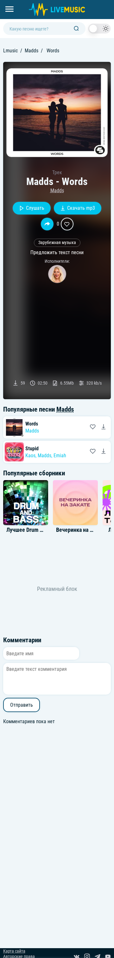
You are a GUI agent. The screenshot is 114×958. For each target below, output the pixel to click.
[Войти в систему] (111, 2)
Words (31, 424)
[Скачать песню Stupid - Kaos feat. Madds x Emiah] (103, 452)
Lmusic (10, 51)
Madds (31, 51)
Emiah (60, 456)
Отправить (21, 705)
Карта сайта (14, 951)
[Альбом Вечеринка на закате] (75, 502)
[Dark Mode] (99, 28)
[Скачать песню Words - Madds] (103, 427)
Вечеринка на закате (80, 530)
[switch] (99, 28)
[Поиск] (76, 29)
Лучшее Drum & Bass (30, 530)
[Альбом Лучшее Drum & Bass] (25, 502)
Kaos (30, 456)
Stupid (32, 449)
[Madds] (57, 274)
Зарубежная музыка (57, 242)
